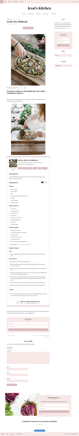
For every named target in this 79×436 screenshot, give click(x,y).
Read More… (67, 28)
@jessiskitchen (24, 303)
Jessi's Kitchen (39, 8)
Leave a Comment (17, 19)
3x (46, 182)
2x (44, 182)
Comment (9, 350)
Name (8, 366)
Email (8, 372)
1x (42, 182)
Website (8, 378)
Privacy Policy (41, 413)
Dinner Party (21, 87)
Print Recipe (26, 168)
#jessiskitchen (37, 303)
